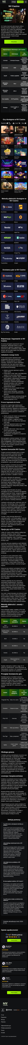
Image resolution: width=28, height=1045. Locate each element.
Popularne (3, 123)
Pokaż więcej (14, 992)
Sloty (23, 123)
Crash (16, 123)
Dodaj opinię (14, 940)
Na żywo (10, 123)
